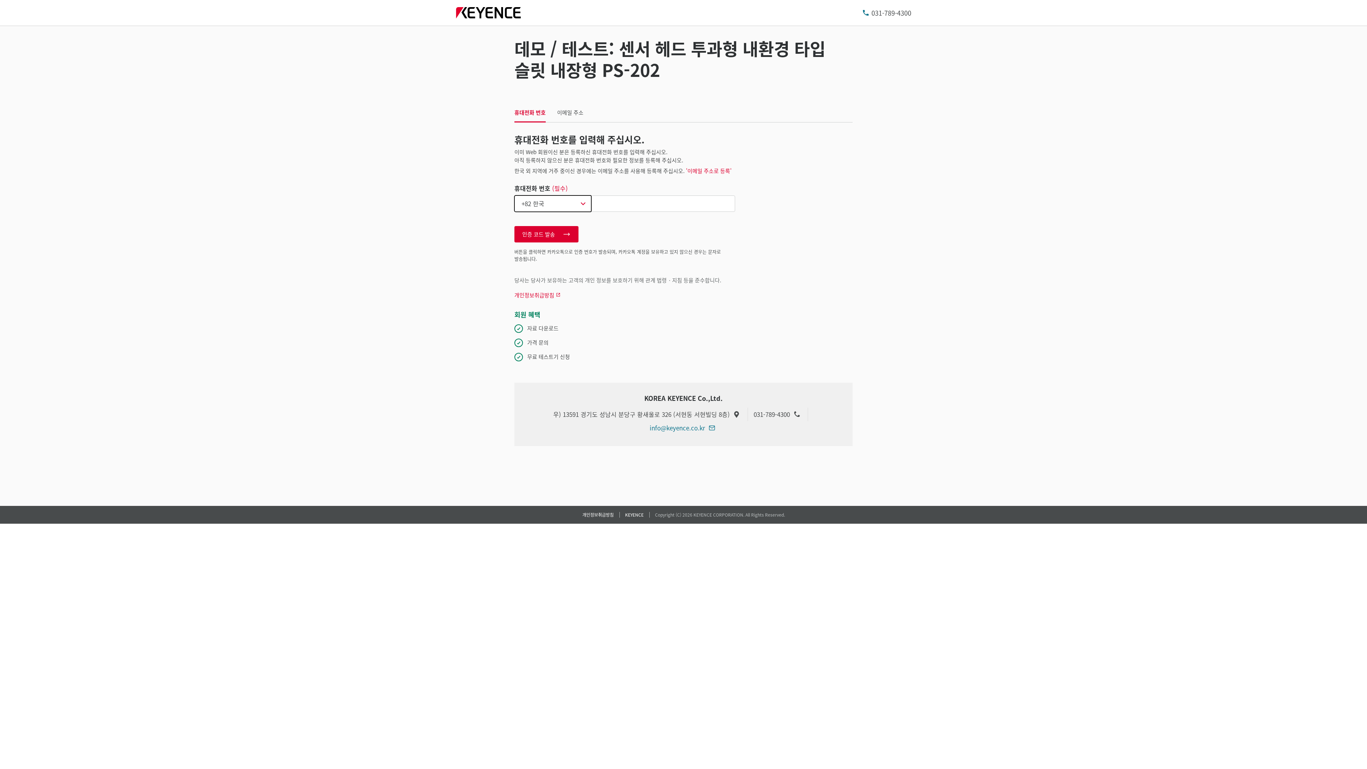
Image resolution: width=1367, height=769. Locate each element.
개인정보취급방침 (598, 515)
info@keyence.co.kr (677, 427)
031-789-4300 (891, 12)
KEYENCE (634, 515)
